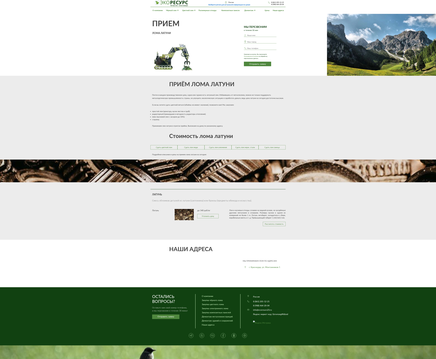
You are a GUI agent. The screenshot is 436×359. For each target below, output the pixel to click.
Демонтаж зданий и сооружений (217, 320)
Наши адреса (208, 324)
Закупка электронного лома (215, 308)
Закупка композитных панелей (216, 312)
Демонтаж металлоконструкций (217, 316)
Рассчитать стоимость (274, 224)
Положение (247, 56)
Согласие (256, 56)
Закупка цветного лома (213, 304)
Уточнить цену (208, 216)
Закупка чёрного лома (212, 300)
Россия (231, 2)
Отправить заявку (257, 64)
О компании (207, 296)
